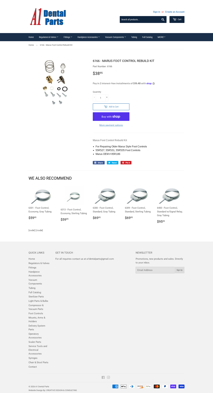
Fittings (67, 37)
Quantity (97, 92)
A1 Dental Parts (42, 386)
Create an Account (174, 11)
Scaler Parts (35, 342)
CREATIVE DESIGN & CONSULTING (61, 390)
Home (31, 37)
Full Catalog (147, 37)
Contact (33, 366)
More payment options (111, 125)
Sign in (156, 11)
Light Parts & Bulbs (38, 301)
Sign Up (179, 270)
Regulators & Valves (48, 37)
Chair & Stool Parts (38, 362)
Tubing (134, 37)
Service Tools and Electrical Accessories (38, 350)
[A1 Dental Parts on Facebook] (103, 377)
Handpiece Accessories (87, 37)
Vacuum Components (114, 37)
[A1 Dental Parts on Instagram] (108, 377)
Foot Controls (36, 313)
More (161, 37)
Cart (179, 19)
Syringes (33, 358)
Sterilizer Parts (36, 296)
